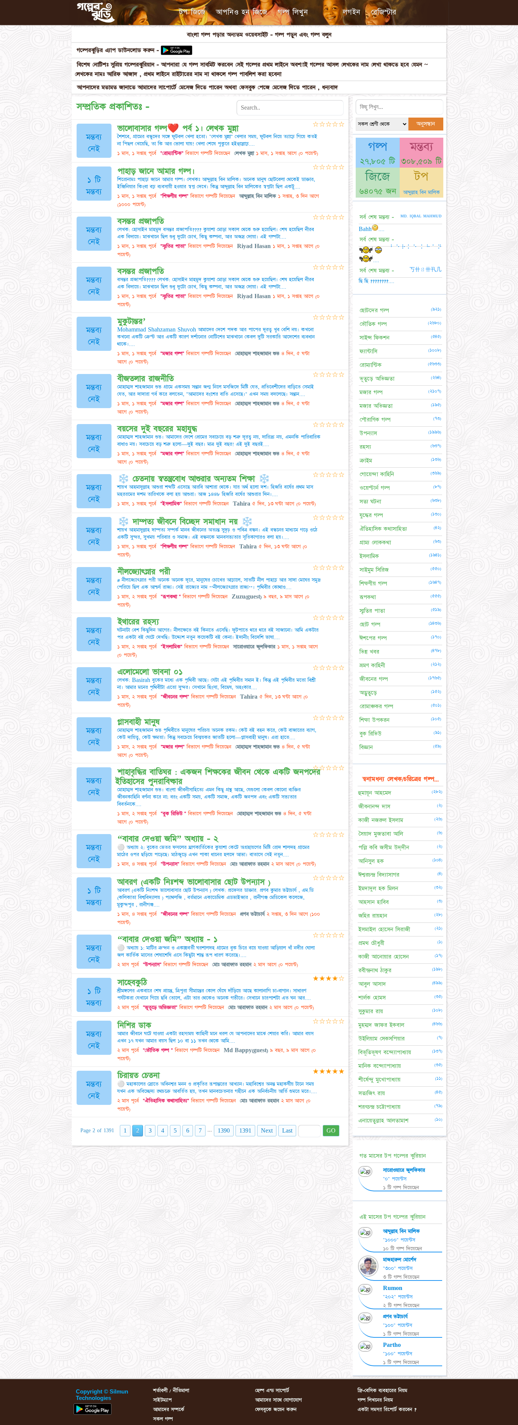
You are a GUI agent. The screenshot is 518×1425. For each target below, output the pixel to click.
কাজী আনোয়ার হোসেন (383, 957)
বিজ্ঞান (366, 747)
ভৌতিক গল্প (373, 324)
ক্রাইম (365, 461)
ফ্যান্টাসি (368, 351)
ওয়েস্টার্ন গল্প (374, 488)
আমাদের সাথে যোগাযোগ (278, 1400)
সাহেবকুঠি (132, 982)
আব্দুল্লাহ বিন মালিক (421, 192)
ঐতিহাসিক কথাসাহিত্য (383, 529)
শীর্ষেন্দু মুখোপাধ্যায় (379, 1080)
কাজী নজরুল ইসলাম (380, 820)
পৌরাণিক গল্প (375, 420)
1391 (245, 1130)
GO (331, 1130)
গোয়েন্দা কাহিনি (376, 474)
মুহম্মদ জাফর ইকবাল (381, 1025)
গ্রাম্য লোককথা (375, 543)
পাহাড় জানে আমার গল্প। (156, 171)
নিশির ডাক (134, 1025)
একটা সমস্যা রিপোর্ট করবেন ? (387, 1409)
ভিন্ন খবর (369, 652)
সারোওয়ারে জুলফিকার (404, 1170)
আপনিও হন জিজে (241, 12)
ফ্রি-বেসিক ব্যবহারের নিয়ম (382, 1390)
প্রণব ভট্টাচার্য (395, 1316)
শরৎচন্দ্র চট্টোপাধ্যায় (379, 1107)
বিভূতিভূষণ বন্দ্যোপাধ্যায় (384, 1052)
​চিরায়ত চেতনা (139, 1075)
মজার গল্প (371, 392)
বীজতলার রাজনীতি (146, 378)
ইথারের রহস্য (138, 621)
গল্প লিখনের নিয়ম (375, 1400)
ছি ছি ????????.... (376, 281)
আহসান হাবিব (373, 902)
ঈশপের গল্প (373, 638)
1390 (224, 1130)
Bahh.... (372, 229)
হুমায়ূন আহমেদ (374, 793)
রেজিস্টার (383, 12)
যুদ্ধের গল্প (371, 515)
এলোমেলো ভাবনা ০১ (150, 671)
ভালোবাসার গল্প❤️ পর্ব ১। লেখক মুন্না (178, 128)
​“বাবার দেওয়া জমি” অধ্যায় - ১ (168, 939)
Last (287, 1130)
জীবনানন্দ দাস (374, 807)
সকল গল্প (163, 1419)
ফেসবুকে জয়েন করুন (276, 1409)
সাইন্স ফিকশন (374, 338)
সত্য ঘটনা (370, 502)
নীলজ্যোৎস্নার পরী (144, 571)
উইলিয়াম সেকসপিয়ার (381, 1039)
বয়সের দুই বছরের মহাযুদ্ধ (157, 428)
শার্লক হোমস (372, 998)
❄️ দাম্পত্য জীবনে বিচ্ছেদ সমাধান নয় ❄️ (185, 521)
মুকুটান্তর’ (132, 321)
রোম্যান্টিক (370, 365)
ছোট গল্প (369, 624)
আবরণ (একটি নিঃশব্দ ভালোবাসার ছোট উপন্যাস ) (194, 882)
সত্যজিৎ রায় (371, 1093)
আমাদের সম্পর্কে (168, 1409)
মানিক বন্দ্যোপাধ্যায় (379, 1066)
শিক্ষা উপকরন (374, 720)
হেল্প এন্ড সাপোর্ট (272, 1390)
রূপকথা (367, 597)
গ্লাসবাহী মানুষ (139, 721)
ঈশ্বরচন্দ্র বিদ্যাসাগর (378, 875)
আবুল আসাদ (372, 984)
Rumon (392, 1288)
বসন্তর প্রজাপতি (141, 221)
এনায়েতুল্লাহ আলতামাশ (383, 1121)
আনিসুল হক (371, 861)
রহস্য (365, 447)
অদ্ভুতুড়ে (368, 693)
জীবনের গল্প (373, 679)
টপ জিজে (192, 12)
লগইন (351, 12)
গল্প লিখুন (293, 12)
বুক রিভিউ (370, 734)
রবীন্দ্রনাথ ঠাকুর (374, 970)
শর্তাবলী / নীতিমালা (171, 1390)
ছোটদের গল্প (374, 310)
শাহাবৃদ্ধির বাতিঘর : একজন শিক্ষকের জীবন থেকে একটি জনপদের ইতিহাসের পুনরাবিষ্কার (217, 777)
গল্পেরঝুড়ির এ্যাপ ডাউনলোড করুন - (118, 50)
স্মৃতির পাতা (372, 611)
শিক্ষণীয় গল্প (373, 584)
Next (267, 1130)
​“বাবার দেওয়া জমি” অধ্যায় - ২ (168, 838)
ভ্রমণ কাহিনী (372, 665)
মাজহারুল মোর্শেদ (399, 1259)
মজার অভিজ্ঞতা (375, 406)
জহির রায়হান (372, 916)
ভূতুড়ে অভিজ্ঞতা (376, 379)
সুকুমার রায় (370, 1011)
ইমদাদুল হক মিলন (378, 888)
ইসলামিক (369, 556)
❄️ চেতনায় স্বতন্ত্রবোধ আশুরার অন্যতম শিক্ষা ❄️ (194, 478)
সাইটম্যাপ (162, 1400)
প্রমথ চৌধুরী (371, 943)
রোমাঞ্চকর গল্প (376, 706)
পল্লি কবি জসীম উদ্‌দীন (383, 848)
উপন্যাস (368, 433)
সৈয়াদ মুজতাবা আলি (380, 834)
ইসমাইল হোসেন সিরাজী (384, 929)
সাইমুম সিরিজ (374, 570)
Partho (392, 1345)
